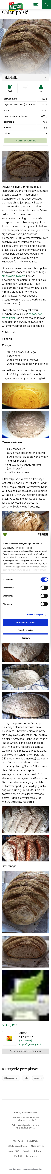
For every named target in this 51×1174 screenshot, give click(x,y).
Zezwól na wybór (25, 630)
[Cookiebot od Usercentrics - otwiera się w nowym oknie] (36, 534)
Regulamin (32, 1141)
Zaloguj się (31, 1156)
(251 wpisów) (25, 1040)
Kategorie (38, 1151)
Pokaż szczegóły (35, 614)
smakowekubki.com (14, 276)
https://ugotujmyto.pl (30, 1044)
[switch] (44, 588)
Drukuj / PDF (9, 1025)
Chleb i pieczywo (11, 1078)
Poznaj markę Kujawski (25, 1112)
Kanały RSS (13, 1151)
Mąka (26, 1078)
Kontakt (18, 1156)
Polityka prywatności (17, 1146)
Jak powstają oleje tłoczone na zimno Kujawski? (25, 1126)
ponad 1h (38, 1078)
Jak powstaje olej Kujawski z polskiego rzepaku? (25, 1118)
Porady (26, 1151)
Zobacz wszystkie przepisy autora (25, 1051)
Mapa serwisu (37, 1146)
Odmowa (25, 638)
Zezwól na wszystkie (25, 622)
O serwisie (18, 1141)
